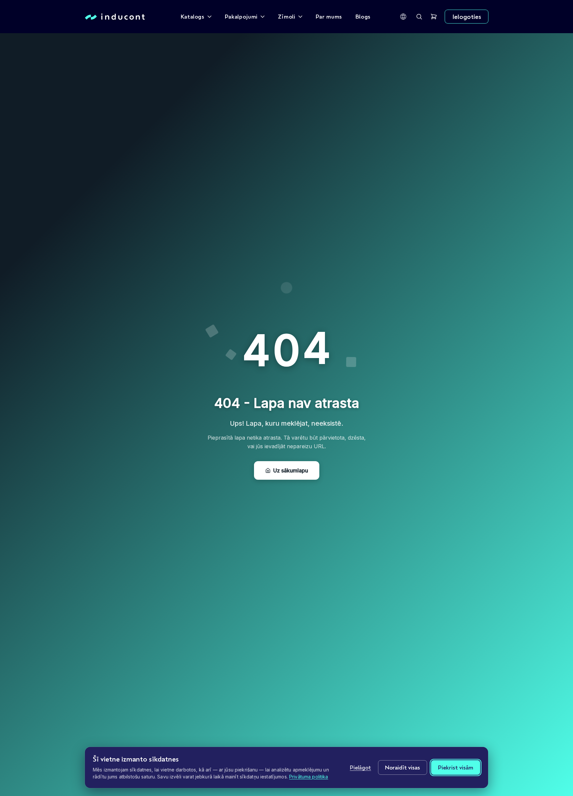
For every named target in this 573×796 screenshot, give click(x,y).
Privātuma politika (308, 776)
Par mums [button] (329, 16)
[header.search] (419, 17)
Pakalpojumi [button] (241, 16)
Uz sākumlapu (290, 470)
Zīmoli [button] (286, 16)
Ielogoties (466, 17)
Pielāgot (360, 767)
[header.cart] (434, 17)
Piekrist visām (455, 767)
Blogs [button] (363, 16)
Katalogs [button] (193, 16)
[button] (403, 17)
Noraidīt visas (402, 767)
